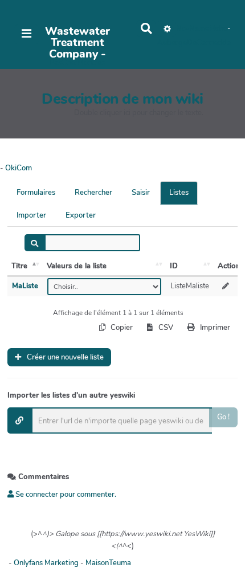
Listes (179, 192)
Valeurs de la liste (77, 266)
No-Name (192, 28)
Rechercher (93, 192)
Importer (31, 215)
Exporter (81, 215)
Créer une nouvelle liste (64, 357)
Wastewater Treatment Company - (77, 42)
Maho (218, 28)
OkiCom (18, 168)
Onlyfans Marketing (47, 563)
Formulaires (36, 192)
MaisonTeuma (108, 563)
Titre (19, 266)
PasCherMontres (77, 63)
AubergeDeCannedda (194, 43)
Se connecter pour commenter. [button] (65, 494)
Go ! (223, 417)
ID (174, 266)
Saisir (141, 192)
